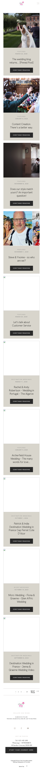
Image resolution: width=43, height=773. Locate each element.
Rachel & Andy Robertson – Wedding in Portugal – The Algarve (21, 390)
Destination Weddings (21, 379)
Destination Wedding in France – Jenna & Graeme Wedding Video (21, 667)
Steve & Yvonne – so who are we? (21, 259)
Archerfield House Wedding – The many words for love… (21, 459)
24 (27, 692)
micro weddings (21, 587)
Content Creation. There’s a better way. (21, 125)
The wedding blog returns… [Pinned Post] (21, 61)
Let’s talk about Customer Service (21, 324)
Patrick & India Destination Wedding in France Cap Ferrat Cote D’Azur (21, 528)
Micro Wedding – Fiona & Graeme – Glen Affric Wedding (21, 599)
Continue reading (21, 70)
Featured (21, 51)
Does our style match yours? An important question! (21, 192)
